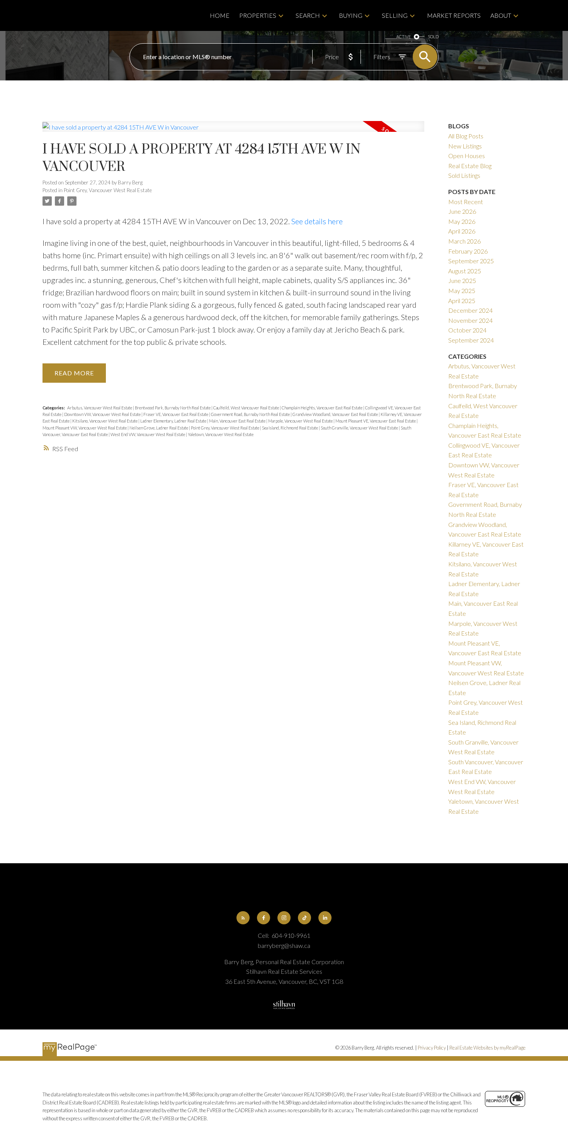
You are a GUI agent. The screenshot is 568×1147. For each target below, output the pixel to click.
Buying (350, 15)
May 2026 (461, 221)
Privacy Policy (432, 1048)
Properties (257, 15)
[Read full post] (233, 131)
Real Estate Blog (469, 165)
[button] (243, 918)
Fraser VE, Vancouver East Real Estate (176, 414)
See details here (317, 221)
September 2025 (471, 260)
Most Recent (465, 201)
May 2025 (461, 290)
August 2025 (464, 270)
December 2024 (470, 310)
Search (308, 15)
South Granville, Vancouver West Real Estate (360, 427)
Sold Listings (464, 175)
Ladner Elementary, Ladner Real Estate (173, 420)
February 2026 (468, 251)
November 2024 (470, 320)
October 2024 (467, 330)
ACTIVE (403, 36)
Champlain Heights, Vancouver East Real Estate (322, 407)
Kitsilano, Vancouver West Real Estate (105, 420)
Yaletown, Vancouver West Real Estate (220, 434)
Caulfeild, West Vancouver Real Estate (246, 407)
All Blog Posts (465, 136)
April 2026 (461, 231)
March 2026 (464, 241)
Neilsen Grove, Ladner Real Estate (159, 427)
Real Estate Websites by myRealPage (487, 1048)
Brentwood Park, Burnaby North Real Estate (173, 407)
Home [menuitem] (220, 15)
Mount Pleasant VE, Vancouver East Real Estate (376, 420)
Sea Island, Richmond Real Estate (290, 427)
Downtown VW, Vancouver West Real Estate (102, 414)
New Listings (465, 146)
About (500, 15)
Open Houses (466, 155)
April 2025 (461, 300)
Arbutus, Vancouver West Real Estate (100, 407)
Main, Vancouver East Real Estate (237, 420)
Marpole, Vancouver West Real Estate (300, 420)
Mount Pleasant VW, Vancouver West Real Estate (85, 427)
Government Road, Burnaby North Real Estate (251, 414)
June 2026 (462, 211)
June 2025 (462, 280)
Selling (395, 15)
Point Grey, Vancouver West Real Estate (108, 190)
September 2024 (471, 340)
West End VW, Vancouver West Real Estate (148, 434)
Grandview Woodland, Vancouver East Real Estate (336, 414)
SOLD (433, 36)
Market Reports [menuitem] (454, 15)
